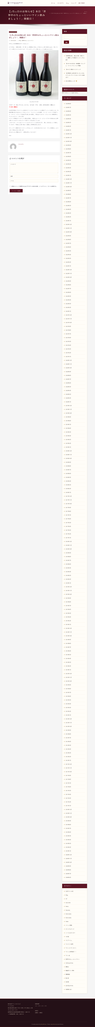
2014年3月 (68, 662)
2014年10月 (69, 635)
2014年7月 (68, 647)
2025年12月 (69, 133)
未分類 (67, 982)
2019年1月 (68, 447)
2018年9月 (68, 462)
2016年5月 (68, 568)
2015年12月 (69, 586)
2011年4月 (68, 794)
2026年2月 (68, 126)
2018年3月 (68, 484)
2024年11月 (69, 183)
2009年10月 (69, 862)
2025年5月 (68, 160)
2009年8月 (68, 870)
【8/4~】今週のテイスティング (73, 69)
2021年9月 (68, 326)
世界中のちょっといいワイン (28, 40)
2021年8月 (68, 330)
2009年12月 (69, 854)
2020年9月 (68, 371)
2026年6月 (68, 111)
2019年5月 (68, 432)
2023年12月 (69, 224)
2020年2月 (68, 398)
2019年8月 (68, 420)
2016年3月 (68, 575)
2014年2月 (68, 666)
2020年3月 (68, 394)
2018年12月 (69, 451)
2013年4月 (68, 703)
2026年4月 (68, 118)
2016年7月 (68, 560)
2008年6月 (68, 877)
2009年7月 (68, 873)
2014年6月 (68, 651)
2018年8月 (68, 466)
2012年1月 (68, 760)
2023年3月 (68, 258)
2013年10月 (69, 681)
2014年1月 (68, 669)
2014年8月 (68, 643)
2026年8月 (68, 103)
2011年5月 (68, 790)
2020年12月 (69, 360)
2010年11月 (69, 813)
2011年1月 (68, 805)
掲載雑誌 (68, 974)
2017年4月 (68, 526)
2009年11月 (69, 858)
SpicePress (53, 1024)
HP (66, 898)
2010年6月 (68, 832)
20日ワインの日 (69, 891)
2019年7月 (68, 424)
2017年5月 (68, 522)
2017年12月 (69, 496)
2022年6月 (68, 292)
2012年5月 (68, 745)
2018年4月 (68, 481)
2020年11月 (69, 364)
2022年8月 (68, 284)
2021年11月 (69, 318)
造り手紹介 (82, 3)
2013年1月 (68, 715)
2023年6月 (68, 247)
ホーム (53, 3)
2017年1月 (68, 537)
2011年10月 (69, 771)
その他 (67, 936)
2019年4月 (68, 435)
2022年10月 (69, 277)
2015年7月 (68, 605)
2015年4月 (68, 617)
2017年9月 (68, 507)
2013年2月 (68, 711)
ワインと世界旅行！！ (71, 951)
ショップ (73, 3)
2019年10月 (69, 413)
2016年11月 (69, 545)
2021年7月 (68, 334)
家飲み (67, 966)
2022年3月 (68, 303)
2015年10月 (69, 594)
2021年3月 (68, 349)
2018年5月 (68, 477)
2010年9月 (68, 820)
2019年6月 (68, 428)
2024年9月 (68, 190)
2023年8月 (68, 239)
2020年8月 (68, 375)
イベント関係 (69, 925)
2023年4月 (68, 254)
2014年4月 (68, 658)
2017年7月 (68, 515)
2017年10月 (69, 503)
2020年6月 (68, 383)
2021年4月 (68, 345)
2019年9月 (68, 417)
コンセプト (60, 3)
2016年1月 (68, 583)
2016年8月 (68, 556)
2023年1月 (68, 266)
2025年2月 (68, 171)
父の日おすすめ (69, 985)
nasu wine (68, 902)
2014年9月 (68, 639)
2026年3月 (68, 122)
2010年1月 (68, 851)
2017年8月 (68, 511)
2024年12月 (69, 179)
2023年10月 (69, 232)
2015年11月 (69, 590)
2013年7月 (68, 692)
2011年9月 (68, 775)
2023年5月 (68, 251)
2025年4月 (68, 164)
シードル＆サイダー (70, 932)
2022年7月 (68, 288)
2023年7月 (68, 243)
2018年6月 (68, 473)
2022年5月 (68, 296)
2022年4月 (68, 300)
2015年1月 (68, 624)
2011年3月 (68, 798)
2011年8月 (68, 779)
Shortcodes (68, 914)
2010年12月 (69, 809)
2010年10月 (69, 817)
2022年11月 (69, 273)
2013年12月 (69, 673)
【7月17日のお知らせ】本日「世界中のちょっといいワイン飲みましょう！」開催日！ (69, 13)
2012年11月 (69, 722)
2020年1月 (68, 401)
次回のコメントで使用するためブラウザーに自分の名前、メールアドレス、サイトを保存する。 (34, 186)
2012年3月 (68, 752)
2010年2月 (68, 847)
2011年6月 (68, 786)
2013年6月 (68, 696)
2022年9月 (68, 281)
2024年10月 (69, 186)
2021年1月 (68, 356)
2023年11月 (69, 228)
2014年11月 (69, 632)
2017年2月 (68, 534)
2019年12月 (69, 405)
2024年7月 (68, 198)
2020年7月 (68, 379)
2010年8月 (68, 824)
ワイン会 (68, 955)
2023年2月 (68, 262)
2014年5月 (68, 654)
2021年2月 (68, 352)
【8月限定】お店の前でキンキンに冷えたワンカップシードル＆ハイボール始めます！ (75, 75)
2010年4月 (68, 839)
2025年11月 (69, 137)
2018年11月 (69, 454)
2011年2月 (68, 802)
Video (67, 921)
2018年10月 (69, 458)
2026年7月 (68, 107)
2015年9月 (68, 598)
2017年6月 (68, 518)
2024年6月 (68, 201)
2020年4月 (68, 390)
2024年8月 (68, 194)
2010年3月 (68, 843)
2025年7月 (68, 152)
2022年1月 (68, 311)
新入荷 (67, 978)
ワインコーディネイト (71, 948)
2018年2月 (68, 488)
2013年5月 (68, 700)
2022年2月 (68, 307)
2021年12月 (69, 315)
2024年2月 (68, 216)
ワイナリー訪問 (69, 944)
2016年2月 (68, 579)
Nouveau (68, 910)
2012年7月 (68, 737)
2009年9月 (68, 866)
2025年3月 (68, 167)
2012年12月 (69, 719)
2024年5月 (68, 205)
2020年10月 (69, 367)
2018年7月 (68, 469)
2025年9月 (68, 145)
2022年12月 (69, 269)
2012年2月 (68, 756)
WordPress (43, 1024)
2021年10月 (69, 322)
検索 (65, 31)
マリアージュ (69, 940)
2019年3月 (68, 439)
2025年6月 (68, 156)
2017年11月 (69, 500)
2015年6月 (68, 609)
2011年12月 (69, 764)
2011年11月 (69, 768)
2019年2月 (68, 443)
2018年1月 (68, 492)
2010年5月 (68, 836)
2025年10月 (69, 141)
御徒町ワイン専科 (70, 970)
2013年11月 (69, 677)
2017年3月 (68, 530)
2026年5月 (68, 115)
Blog (67, 3)
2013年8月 (68, 688)
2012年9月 (68, 730)
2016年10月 (69, 549)
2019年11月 (69, 409)
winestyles (13, 40)
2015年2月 (68, 620)
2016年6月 (68, 564)
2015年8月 (68, 602)
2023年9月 (68, 235)
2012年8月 (68, 734)
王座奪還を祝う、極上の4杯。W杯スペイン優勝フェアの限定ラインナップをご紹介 (75, 58)
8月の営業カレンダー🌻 (71, 81)
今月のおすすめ (69, 963)
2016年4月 (68, 571)
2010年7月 (68, 828)
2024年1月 (68, 220)
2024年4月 (68, 209)
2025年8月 (68, 149)
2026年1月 (68, 130)
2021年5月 (68, 341)
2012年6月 (68, 741)
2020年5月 (68, 386)
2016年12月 (69, 541)
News (67, 906)
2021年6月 (68, 337)
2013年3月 (68, 707)
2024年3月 (68, 213)
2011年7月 (68, 783)
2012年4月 (68, 749)
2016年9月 (68, 552)
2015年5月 (68, 613)
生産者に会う (69, 989)
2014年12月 (69, 628)
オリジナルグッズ (70, 929)
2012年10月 (69, 726)
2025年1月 (68, 175)
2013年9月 (68, 685)
